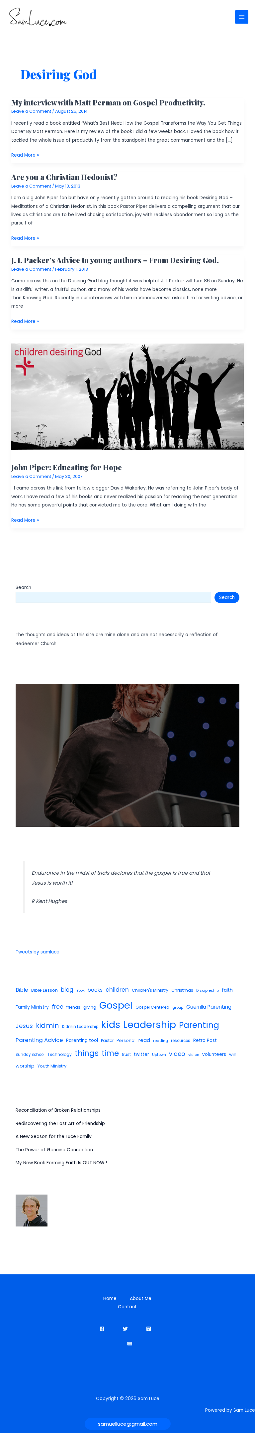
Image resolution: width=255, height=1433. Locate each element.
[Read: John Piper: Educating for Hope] (127, 397)
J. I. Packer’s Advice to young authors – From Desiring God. (115, 260)
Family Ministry (32, 1007)
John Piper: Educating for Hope (66, 467)
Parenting (199, 1025)
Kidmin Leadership (80, 1026)
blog (67, 990)
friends (73, 1007)
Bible (22, 989)
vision (193, 1054)
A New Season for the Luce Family (54, 1136)
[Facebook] (102, 1328)
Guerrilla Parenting (208, 1006)
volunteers (214, 1054)
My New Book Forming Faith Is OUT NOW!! (61, 1163)
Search (23, 587)
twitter (141, 1054)
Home (110, 1298)
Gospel (115, 1005)
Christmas (182, 990)
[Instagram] (148, 1328)
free (57, 1007)
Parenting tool (82, 1040)
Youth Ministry (52, 1066)
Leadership (149, 1024)
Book (80, 990)
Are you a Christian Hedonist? (64, 177)
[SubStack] (129, 1343)
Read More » (25, 155)
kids (110, 1024)
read (144, 1040)
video (177, 1054)
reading (160, 1040)
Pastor (107, 1040)
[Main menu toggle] (242, 17)
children (117, 990)
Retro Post (205, 1040)
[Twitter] (125, 1328)
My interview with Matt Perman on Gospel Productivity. (108, 102)
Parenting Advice (39, 1040)
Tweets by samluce (37, 952)
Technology (59, 1054)
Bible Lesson (44, 990)
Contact (127, 1307)
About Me (140, 1298)
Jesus (24, 1026)
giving (89, 1007)
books (95, 989)
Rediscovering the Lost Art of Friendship (60, 1123)
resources (180, 1040)
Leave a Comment (31, 111)
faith (227, 990)
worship (25, 1066)
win (232, 1054)
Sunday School (30, 1054)
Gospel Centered (152, 1007)
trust (126, 1054)
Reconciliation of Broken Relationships (58, 1110)
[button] (128, 1424)
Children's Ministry (150, 990)
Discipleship (207, 990)
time (110, 1053)
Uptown (159, 1054)
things (87, 1053)
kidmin (47, 1025)
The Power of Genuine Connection (54, 1150)
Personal (126, 1040)
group (177, 1007)
